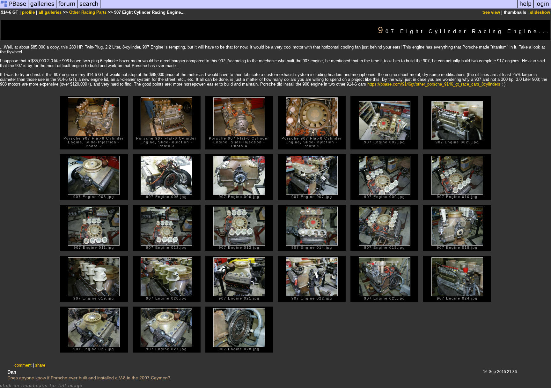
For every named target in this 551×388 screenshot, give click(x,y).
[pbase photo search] (88, 7)
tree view (491, 12)
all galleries (50, 12)
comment (23, 365)
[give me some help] (525, 7)
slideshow (540, 12)
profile (28, 12)
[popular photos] (308, 7)
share (40, 365)
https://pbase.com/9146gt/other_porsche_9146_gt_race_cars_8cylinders (433, 84)
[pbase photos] (14, 7)
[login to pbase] (542, 7)
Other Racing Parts (88, 12)
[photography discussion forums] (66, 7)
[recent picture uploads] (42, 7)
